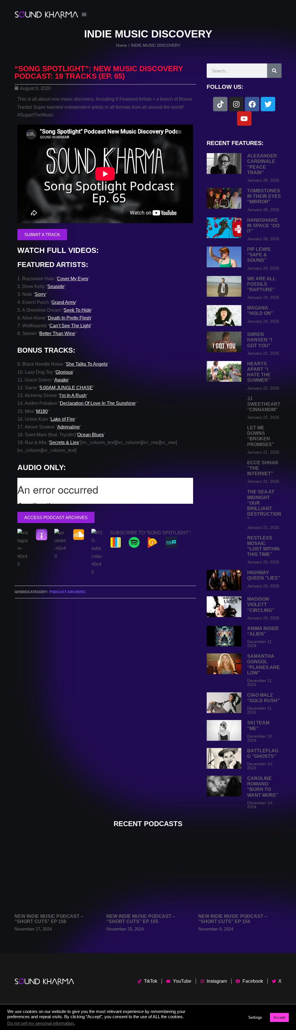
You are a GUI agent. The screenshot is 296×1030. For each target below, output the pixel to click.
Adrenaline (68, 426)
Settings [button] (255, 1017)
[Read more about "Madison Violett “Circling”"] (224, 606)
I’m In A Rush (73, 395)
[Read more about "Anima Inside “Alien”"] (224, 636)
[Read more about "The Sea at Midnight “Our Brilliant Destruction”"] (224, 499)
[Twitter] (268, 104)
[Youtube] (244, 118)
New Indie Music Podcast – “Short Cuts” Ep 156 (48, 919)
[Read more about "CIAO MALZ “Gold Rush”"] (224, 702)
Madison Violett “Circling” (260, 604)
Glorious (64, 372)
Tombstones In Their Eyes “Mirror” (264, 196)
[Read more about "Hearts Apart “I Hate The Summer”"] (224, 371)
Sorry (40, 294)
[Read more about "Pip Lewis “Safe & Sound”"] (224, 257)
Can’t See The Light (69, 325)
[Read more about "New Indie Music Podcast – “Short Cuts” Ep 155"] (148, 875)
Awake (61, 379)
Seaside (55, 286)
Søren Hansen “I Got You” (259, 340)
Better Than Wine (57, 333)
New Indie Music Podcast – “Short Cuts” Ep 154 (232, 919)
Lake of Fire (63, 419)
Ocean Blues (90, 434)
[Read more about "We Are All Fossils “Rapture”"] (224, 286)
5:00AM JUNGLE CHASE (66, 387)
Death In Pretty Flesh (69, 317)
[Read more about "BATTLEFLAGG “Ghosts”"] (224, 758)
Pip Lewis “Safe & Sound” (259, 255)
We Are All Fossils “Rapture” (261, 284)
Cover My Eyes (72, 278)
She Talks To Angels (87, 364)
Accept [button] (279, 1017)
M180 (42, 411)
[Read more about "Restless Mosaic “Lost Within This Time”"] (224, 545)
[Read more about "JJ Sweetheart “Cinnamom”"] (224, 406)
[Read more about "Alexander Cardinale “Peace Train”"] (224, 163)
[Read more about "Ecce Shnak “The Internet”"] (224, 470)
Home (121, 45)
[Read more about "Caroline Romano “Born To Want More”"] (224, 786)
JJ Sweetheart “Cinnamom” (263, 404)
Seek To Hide (77, 310)
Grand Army (63, 302)
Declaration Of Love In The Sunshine (98, 403)
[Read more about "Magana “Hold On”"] (224, 315)
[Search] (274, 70)
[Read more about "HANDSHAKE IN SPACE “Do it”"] (224, 227)
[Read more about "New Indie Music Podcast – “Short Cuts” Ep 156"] (56, 875)
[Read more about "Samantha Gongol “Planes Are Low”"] (224, 663)
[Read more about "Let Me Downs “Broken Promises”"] (224, 435)
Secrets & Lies (64, 442)
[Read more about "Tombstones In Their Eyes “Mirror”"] (224, 198)
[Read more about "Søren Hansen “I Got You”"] (224, 342)
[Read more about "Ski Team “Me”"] (224, 730)
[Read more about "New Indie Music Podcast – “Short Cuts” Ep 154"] (240, 875)
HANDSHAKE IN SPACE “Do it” (263, 226)
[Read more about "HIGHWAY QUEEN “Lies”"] (224, 580)
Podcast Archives (67, 592)
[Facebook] (252, 104)
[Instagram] (236, 104)
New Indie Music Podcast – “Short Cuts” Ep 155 (140, 919)
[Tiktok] (220, 104)
